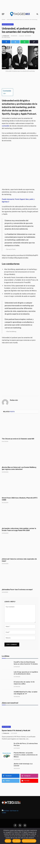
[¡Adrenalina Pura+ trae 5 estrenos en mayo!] (20, 577)
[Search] (37, 14)
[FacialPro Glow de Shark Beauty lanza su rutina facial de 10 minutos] (7, 664)
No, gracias (16, 841)
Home (3, 19)
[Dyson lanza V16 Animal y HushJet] (20, 718)
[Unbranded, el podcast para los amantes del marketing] (20, 57)
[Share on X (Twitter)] (15, 41)
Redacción (6, 35)
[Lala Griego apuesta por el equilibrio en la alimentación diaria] (7, 674)
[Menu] (3, 14)
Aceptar (8, 841)
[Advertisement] (20, 165)
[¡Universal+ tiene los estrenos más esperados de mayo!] (20, 546)
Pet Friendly (6, 726)
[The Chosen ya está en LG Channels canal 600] (20, 426)
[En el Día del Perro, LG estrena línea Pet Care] (7, 745)
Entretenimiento (8, 24)
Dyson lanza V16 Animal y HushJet (16, 730)
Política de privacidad (29, 841)
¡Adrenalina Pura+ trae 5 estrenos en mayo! (17, 589)
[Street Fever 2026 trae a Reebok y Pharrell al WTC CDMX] (20, 485)
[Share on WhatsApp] (24, 41)
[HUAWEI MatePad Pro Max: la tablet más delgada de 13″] (7, 694)
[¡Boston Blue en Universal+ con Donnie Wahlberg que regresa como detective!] (20, 455)
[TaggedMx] (20, 14)
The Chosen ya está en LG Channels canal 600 (18, 439)
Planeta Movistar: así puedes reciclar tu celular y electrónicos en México (25, 755)
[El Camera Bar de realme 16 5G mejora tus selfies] (7, 684)
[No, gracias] (38, 836)
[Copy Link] (33, 41)
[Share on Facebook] (6, 41)
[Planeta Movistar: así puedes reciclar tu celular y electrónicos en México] (7, 755)
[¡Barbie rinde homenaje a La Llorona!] (7, 766)
